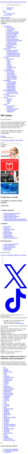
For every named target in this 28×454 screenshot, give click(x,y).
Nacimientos (10, 46)
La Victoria (6, 400)
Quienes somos (7, 226)
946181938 (16, 2)
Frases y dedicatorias (9, 245)
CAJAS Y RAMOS (9, 70)
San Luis (6, 427)
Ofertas (5, 104)
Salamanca (6, 418)
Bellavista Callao (8, 371)
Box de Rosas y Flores (12, 93)
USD (11, 13)
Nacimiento (6, 94)
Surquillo (6, 435)
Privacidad (6, 228)
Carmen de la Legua (9, 377)
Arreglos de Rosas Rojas (10, 214)
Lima (5, 401)
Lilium (8, 63)
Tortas (8, 103)
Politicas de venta (8, 232)
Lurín (5, 407)
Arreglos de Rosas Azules (10, 217)
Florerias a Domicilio (9, 388)
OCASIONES (7, 26)
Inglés (10, 15)
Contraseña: (3, 144)
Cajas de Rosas (10, 73)
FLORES (6, 57)
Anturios (9, 64)
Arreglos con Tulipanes (12, 50)
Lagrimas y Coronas (12, 41)
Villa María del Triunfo (9, 440)
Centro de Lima (7, 378)
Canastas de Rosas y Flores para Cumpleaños (15, 219)
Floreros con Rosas (11, 47)
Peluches (9, 100)
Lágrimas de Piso (11, 87)
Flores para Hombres (12, 51)
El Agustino (7, 386)
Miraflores (6, 410)
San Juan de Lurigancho (10, 424)
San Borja (6, 421)
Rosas (8, 60)
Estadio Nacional (8, 387)
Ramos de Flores (11, 71)
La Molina (6, 398)
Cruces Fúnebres (11, 84)
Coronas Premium (11, 88)
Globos (8, 101)
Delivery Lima (7, 249)
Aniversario (10, 30)
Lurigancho (6, 406)
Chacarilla (6, 381)
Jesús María (6, 397)
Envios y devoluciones (9, 229)
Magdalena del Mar (8, 408)
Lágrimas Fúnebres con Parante (11, 216)
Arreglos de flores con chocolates (12, 213)
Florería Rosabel (20, 323)
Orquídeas (9, 66)
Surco (5, 434)
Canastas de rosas (11, 110)
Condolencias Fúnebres (12, 32)
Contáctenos (7, 230)
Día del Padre (10, 27)
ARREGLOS (7, 49)
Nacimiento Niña (11, 96)
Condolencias (7, 80)
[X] (15, 288)
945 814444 (23, 2)
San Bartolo (7, 420)
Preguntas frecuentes (9, 236)
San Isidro (6, 423)
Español (6, 15)
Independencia (7, 396)
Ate (5, 367)
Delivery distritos (8, 233)
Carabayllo (6, 376)
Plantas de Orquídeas (12, 36)
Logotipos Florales (11, 43)
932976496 (10, 2)
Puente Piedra (7, 414)
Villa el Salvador (8, 438)
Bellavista (6, 370)
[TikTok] (15, 312)
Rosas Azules (10, 59)
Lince (5, 403)
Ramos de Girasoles (12, 78)
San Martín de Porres (9, 428)
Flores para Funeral (8, 393)
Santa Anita (6, 431)
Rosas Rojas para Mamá (10, 417)
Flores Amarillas (11, 37)
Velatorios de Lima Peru (10, 247)
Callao (5, 374)
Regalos (6, 97)
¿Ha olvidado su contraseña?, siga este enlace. (12, 140)
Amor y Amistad (11, 29)
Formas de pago (8, 235)
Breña (5, 373)
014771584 (3, 2)
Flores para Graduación (12, 39)
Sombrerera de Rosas (12, 91)
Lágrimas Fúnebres (11, 83)
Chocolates (9, 98)
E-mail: (2, 143)
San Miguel (6, 430)
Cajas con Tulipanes (12, 76)
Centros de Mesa (11, 106)
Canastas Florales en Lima (13, 54)
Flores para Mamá (8, 394)
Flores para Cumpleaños (13, 33)
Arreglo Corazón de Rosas (13, 56)
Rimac (5, 416)
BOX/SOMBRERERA (9, 90)
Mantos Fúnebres (11, 86)
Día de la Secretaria (11, 34)
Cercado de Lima (8, 380)
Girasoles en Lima (11, 67)
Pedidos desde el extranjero (10, 238)
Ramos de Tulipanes (12, 77)
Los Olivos (6, 404)
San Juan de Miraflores (9, 425)
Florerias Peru (7, 391)
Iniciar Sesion (10, 7)
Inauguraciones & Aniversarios (14, 40)
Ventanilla (6, 437)
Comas (5, 384)
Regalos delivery (8, 248)
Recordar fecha (4, 205)
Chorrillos (6, 383)
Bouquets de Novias (12, 44)
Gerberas (9, 61)
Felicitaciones (10, 111)
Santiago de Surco (8, 433)
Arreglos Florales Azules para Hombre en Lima (15, 220)
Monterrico (6, 411)
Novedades (9, 107)
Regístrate (9, 9)
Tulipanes (9, 69)
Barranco (6, 369)
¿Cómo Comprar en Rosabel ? (11, 244)
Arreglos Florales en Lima (13, 53)
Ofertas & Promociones (12, 108)
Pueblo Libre (7, 413)
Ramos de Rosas (11, 74)
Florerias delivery (8, 390)
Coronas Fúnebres (11, 81)
